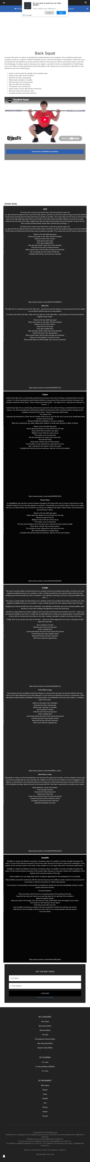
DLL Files (50, 1154)
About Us (27, 1150)
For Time (45, 1071)
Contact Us (62, 1150)
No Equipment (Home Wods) (45, 1039)
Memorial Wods (45, 1030)
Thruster (45, 1116)
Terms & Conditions (50, 1150)
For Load (45, 1062)
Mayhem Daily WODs (45, 1048)
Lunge (45, 588)
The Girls (45, 1035)
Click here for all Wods (45, 151)
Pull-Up (45, 1107)
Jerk (45, 209)
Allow (61, 13)
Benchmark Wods (45, 1026)
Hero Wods (45, 1021)
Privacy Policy (37, 1150)
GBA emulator (41, 1154)
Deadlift (45, 858)
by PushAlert (28, 15)
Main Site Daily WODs (45, 1043)
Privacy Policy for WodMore (45, 997)
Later (49, 13)
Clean (45, 394)
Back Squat (45, 1085)
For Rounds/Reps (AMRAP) (45, 1066)
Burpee (45, 1090)
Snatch (45, 1111)
